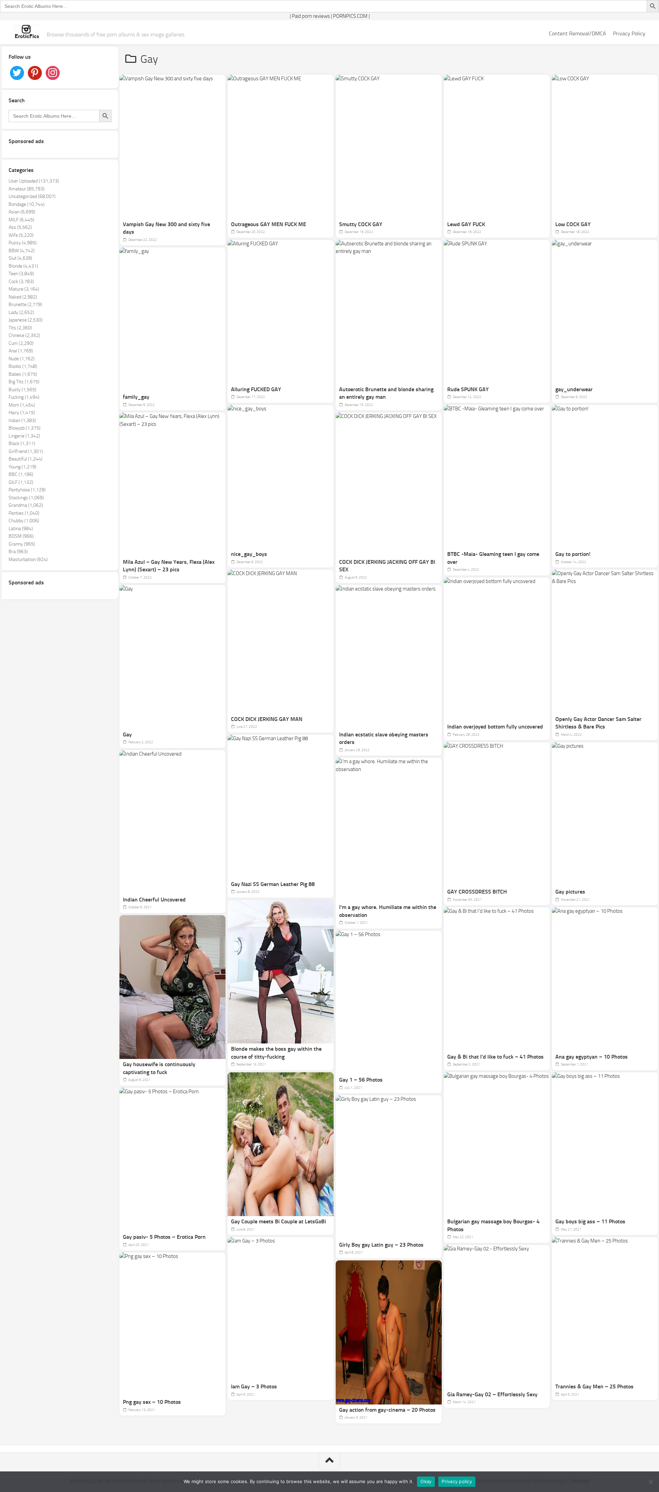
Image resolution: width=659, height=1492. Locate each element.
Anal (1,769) (21, 351)
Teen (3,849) (21, 274)
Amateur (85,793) (27, 189)
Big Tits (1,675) (24, 382)
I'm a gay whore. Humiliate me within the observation (387, 911)
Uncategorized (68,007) (32, 196)
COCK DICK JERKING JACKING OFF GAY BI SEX (387, 566)
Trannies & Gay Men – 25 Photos (594, 1386)
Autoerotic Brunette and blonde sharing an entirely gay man (386, 393)
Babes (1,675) (23, 374)
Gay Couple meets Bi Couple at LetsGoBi (278, 1221)
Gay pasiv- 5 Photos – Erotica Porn (164, 1237)
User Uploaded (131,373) (34, 181)
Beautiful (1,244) (26, 459)
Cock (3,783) (21, 281)
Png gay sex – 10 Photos (152, 1402)
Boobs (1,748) (23, 366)
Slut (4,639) (20, 258)
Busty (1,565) (22, 390)
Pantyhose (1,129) (27, 490)
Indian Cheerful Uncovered (154, 899)
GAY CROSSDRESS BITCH (477, 891)
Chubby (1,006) (24, 521)
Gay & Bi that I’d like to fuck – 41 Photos (495, 1056)
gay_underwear (574, 389)
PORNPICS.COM (350, 16)
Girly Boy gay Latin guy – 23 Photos (381, 1245)
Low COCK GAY (573, 224)
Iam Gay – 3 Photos (254, 1386)
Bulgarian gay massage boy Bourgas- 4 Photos (493, 1225)
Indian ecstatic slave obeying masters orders (383, 738)
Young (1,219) (22, 467)
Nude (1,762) (22, 359)
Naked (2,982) (23, 297)
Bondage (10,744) (27, 204)
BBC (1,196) (21, 474)
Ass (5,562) (20, 227)
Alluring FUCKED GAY (256, 389)
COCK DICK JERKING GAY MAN (266, 719)
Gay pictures (570, 891)
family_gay (136, 397)
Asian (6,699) (22, 212)
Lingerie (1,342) (24, 436)
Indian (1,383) (22, 420)
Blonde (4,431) (23, 266)
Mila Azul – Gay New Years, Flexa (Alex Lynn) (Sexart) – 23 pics (169, 566)
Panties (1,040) (24, 513)
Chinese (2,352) (24, 335)
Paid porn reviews (311, 16)
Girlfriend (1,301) (26, 451)
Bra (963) (18, 552)
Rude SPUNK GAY (468, 389)
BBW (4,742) (22, 251)
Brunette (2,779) (25, 304)
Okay (425, 1481)
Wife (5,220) (21, 235)
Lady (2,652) (21, 312)
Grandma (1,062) (26, 505)
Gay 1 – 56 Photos (361, 1079)
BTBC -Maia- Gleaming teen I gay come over (493, 558)
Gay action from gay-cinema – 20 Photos (387, 1410)
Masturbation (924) (28, 559)
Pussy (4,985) (23, 243)
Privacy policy (457, 1481)
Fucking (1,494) (24, 397)
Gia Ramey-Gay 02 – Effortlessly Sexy (492, 1394)
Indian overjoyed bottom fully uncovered (495, 726)
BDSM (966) (21, 536)
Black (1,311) (22, 443)
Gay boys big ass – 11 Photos (590, 1221)
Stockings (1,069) (26, 498)
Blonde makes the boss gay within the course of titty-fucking (276, 1053)
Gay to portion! (572, 554)
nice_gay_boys (249, 554)
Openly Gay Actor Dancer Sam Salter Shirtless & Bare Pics (598, 723)
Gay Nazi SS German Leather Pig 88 (273, 884)
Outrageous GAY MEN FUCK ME (268, 224)
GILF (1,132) (21, 482)
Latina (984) (21, 529)
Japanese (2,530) (26, 320)
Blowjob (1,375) (25, 428)
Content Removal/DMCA (577, 33)
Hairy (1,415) (22, 413)
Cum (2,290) (21, 343)
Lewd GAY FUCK (466, 224)
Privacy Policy (629, 33)
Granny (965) (22, 544)
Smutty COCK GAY (360, 224)
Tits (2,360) (20, 328)
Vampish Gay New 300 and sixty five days (166, 228)
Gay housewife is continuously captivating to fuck (159, 1068)
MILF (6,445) (21, 220)
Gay (127, 734)
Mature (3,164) (24, 289)
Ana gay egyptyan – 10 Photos (591, 1056)
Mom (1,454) (22, 405)
